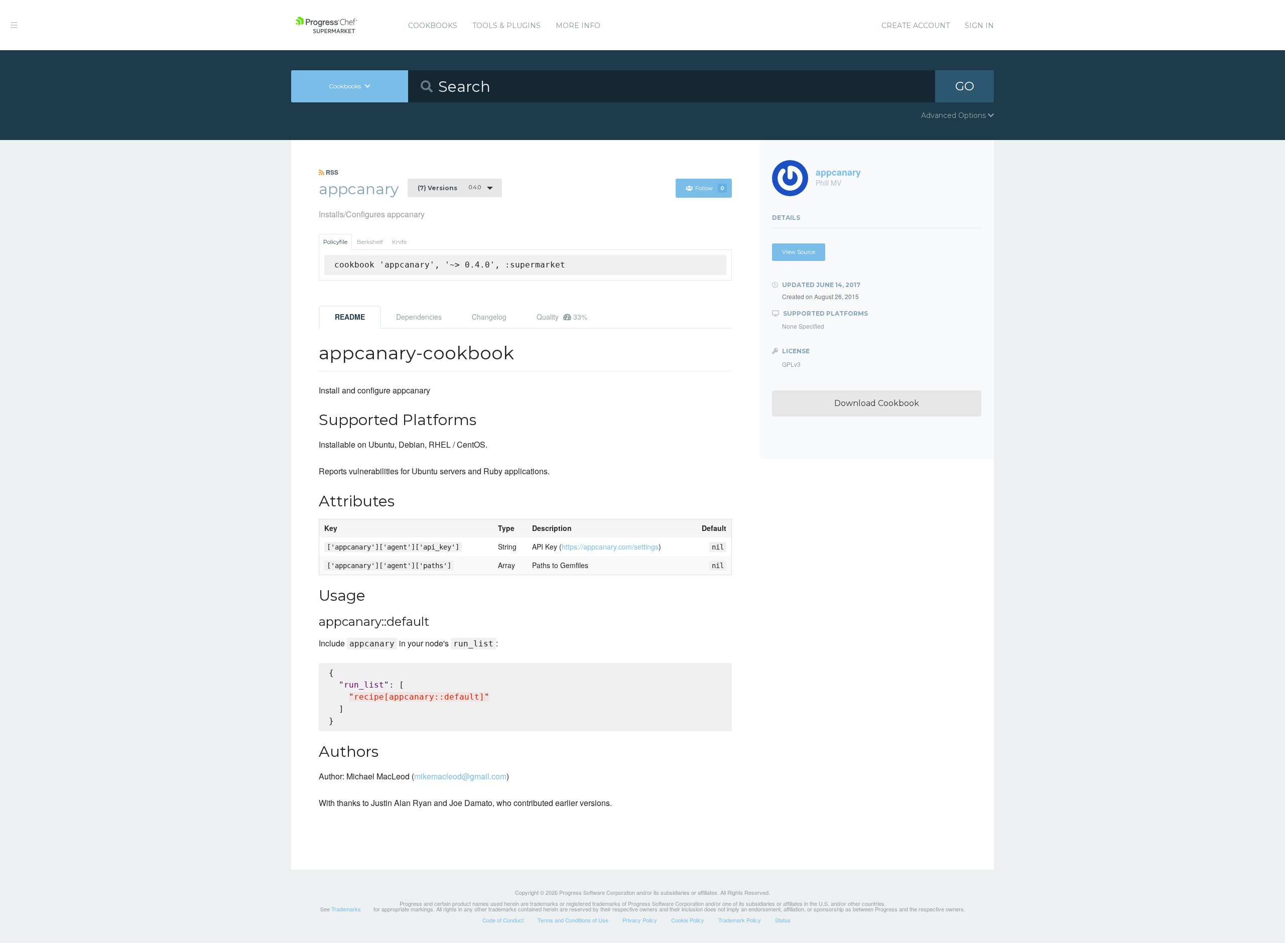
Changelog (489, 317)
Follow (709, 188)
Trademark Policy (739, 920)
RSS (331, 172)
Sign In (979, 25)
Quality (562, 317)
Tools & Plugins (506, 25)
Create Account (915, 25)
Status (783, 920)
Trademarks (346, 909)
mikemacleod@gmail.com (460, 776)
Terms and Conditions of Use (573, 920)
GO (964, 86)
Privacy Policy (639, 920)
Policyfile (335, 241)
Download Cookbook (876, 403)
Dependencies (419, 317)
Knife (399, 241)
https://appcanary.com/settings (610, 547)
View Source (798, 251)
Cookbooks (432, 25)
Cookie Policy (687, 920)
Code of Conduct (503, 920)
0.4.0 (449, 188)
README (350, 317)
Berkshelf (370, 241)
